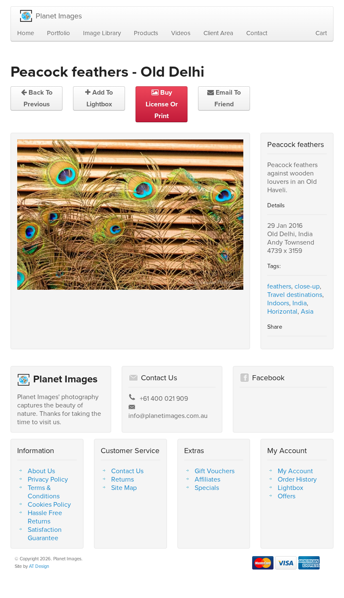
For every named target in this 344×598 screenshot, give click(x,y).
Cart (321, 32)
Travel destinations (294, 294)
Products (146, 32)
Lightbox (290, 487)
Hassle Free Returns (45, 517)
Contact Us (127, 470)
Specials (207, 487)
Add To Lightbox (99, 98)
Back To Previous (37, 98)
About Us (41, 470)
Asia (307, 311)
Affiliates (207, 479)
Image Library (102, 32)
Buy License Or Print (162, 104)
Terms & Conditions (44, 491)
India (299, 302)
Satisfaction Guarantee (45, 533)
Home (25, 32)
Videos (180, 32)
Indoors (278, 302)
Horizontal (282, 311)
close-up (307, 286)
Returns (122, 479)
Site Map (124, 487)
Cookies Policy (49, 504)
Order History (297, 479)
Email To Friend (227, 98)
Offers (286, 495)
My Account (295, 470)
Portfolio (58, 32)
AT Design (39, 566)
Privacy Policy (48, 479)
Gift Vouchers (215, 470)
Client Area (218, 32)
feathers (279, 286)
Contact (256, 32)
